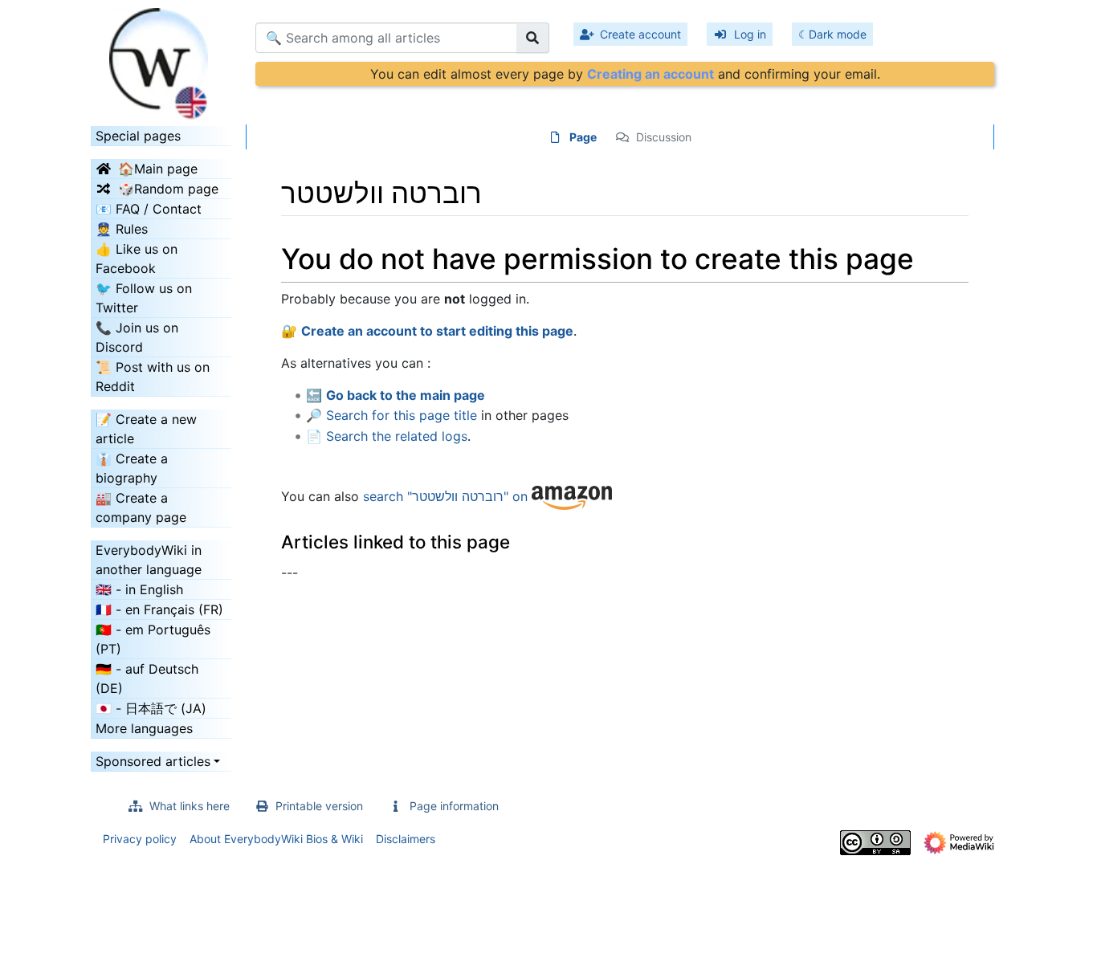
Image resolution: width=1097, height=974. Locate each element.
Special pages (138, 136)
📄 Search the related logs (386, 436)
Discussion (663, 137)
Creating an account (650, 74)
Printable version (319, 806)
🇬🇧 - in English (139, 589)
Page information (454, 806)
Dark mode (838, 34)
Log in (750, 34)
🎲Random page (168, 189)
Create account (640, 34)
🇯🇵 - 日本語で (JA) (151, 708)
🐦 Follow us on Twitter (144, 298)
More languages (144, 728)
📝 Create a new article (146, 428)
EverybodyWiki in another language (149, 559)
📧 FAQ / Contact (149, 209)
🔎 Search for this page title (391, 415)
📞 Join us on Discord (137, 337)
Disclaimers (405, 839)
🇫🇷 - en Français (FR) (159, 609)
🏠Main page (158, 169)
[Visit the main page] (161, 59)
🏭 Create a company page (141, 507)
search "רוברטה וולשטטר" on (447, 496)
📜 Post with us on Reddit (153, 376)
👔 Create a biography (132, 468)
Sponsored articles (153, 761)
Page (583, 137)
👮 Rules (122, 229)
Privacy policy (140, 839)
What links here (189, 806)
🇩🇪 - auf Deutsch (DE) (147, 678)
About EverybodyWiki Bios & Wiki (276, 839)
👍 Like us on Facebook (136, 258)
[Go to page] (532, 37)
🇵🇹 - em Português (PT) (153, 639)
